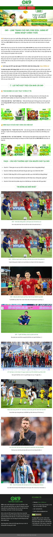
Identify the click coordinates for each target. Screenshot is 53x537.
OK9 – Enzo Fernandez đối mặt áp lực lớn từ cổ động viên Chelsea (26, 485)
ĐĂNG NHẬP (31, 7)
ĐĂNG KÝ (22, 7)
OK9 (2, 38)
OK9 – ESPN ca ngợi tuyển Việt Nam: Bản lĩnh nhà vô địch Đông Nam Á (26, 259)
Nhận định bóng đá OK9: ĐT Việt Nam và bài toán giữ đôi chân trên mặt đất (26, 409)
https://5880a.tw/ (42, 502)
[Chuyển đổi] (2, 167)
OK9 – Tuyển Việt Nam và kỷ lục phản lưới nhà (26, 334)
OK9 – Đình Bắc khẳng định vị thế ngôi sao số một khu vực (26, 221)
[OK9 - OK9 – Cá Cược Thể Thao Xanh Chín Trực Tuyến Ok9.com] (26, 3)
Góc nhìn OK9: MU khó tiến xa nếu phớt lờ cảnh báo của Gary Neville (26, 447)
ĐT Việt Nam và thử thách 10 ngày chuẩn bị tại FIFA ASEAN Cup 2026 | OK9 (26, 372)
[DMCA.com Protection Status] (36, 514)
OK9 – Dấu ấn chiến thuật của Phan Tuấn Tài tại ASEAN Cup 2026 (26, 297)
